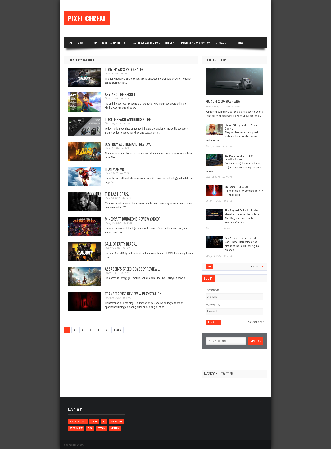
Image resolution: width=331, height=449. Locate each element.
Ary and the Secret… (121, 94)
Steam (101, 428)
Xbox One (116, 421)
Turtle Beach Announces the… (129, 119)
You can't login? (255, 321)
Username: (213, 290)
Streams (220, 42)
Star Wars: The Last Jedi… (238, 187)
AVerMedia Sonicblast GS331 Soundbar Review (239, 157)
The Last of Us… (117, 194)
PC (104, 421)
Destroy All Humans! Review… (128, 144)
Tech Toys (237, 42)
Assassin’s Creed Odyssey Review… (132, 269)
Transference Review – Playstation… (134, 294)
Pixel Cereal (86, 18)
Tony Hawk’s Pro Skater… (125, 69)
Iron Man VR (114, 169)
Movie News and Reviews (195, 42)
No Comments (233, 106)
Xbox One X (76, 428)
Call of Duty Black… (121, 244)
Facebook (210, 373)
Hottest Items (216, 59)
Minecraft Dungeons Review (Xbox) (132, 219)
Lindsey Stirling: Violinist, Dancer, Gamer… (241, 126)
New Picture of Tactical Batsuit (240, 238)
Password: (213, 305)
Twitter (227, 373)
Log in (208, 278)
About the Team (87, 42)
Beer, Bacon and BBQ (114, 42)
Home (70, 42)
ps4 (90, 428)
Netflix (115, 428)
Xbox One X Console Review (223, 101)
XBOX (94, 421)
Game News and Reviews (146, 42)
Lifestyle (170, 42)
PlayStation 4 (78, 421)
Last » (117, 330)
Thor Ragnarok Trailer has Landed (241, 210)
